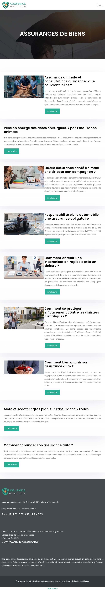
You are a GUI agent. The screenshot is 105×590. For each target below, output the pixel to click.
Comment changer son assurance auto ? (38, 445)
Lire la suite (52, 111)
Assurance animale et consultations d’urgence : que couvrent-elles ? (69, 81)
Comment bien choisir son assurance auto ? (66, 364)
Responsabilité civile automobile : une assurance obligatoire (72, 216)
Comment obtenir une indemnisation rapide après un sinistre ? (70, 262)
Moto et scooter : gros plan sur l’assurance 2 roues (46, 409)
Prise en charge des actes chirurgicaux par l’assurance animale (50, 130)
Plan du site (52, 588)
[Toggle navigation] (100, 5)
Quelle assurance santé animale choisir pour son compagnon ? (71, 170)
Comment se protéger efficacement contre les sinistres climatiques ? (71, 312)
